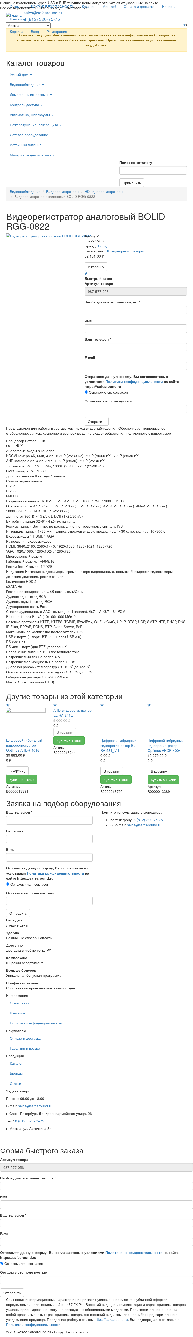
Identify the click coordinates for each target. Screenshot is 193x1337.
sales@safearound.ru (144, 824)
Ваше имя (14, 830)
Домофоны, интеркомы (29, 94)
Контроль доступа (25, 104)
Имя (88, 320)
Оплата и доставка (139, 6)
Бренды (16, 1073)
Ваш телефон (98, 339)
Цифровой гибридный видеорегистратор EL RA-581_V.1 (118, 745)
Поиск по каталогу (135, 162)
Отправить (96, 421)
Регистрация (56, 31)
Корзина (16, 31)
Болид (103, 245)
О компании (20, 1002)
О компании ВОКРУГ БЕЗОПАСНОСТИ (42, 6)
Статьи (15, 1083)
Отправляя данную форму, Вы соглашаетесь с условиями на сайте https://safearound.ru (132, 381)
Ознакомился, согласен (108, 392)
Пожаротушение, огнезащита (34, 124)
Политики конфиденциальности (134, 381)
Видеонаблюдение (26, 84)
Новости (169, 6)
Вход (35, 31)
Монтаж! (109, 6)
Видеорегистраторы (62, 191)
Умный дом (19, 74)
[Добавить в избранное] (86, 273)
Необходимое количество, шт (112, 301)
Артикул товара (99, 283)
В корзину (96, 266)
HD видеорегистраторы (104, 191)
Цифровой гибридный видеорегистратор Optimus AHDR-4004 (166, 745)
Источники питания (26, 144)
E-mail (90, 357)
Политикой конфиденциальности (33, 1324)
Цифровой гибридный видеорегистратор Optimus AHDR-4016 (24, 745)
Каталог (88, 6)
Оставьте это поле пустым (108, 400)
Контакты (17, 18)
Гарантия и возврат (26, 1048)
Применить (132, 182)
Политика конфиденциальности (36, 1022)
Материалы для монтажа (31, 154)
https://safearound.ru (111, 1319)
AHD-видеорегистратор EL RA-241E (72, 713)
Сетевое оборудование (29, 134)
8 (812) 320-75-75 (148, 819)
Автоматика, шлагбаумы (30, 114)
